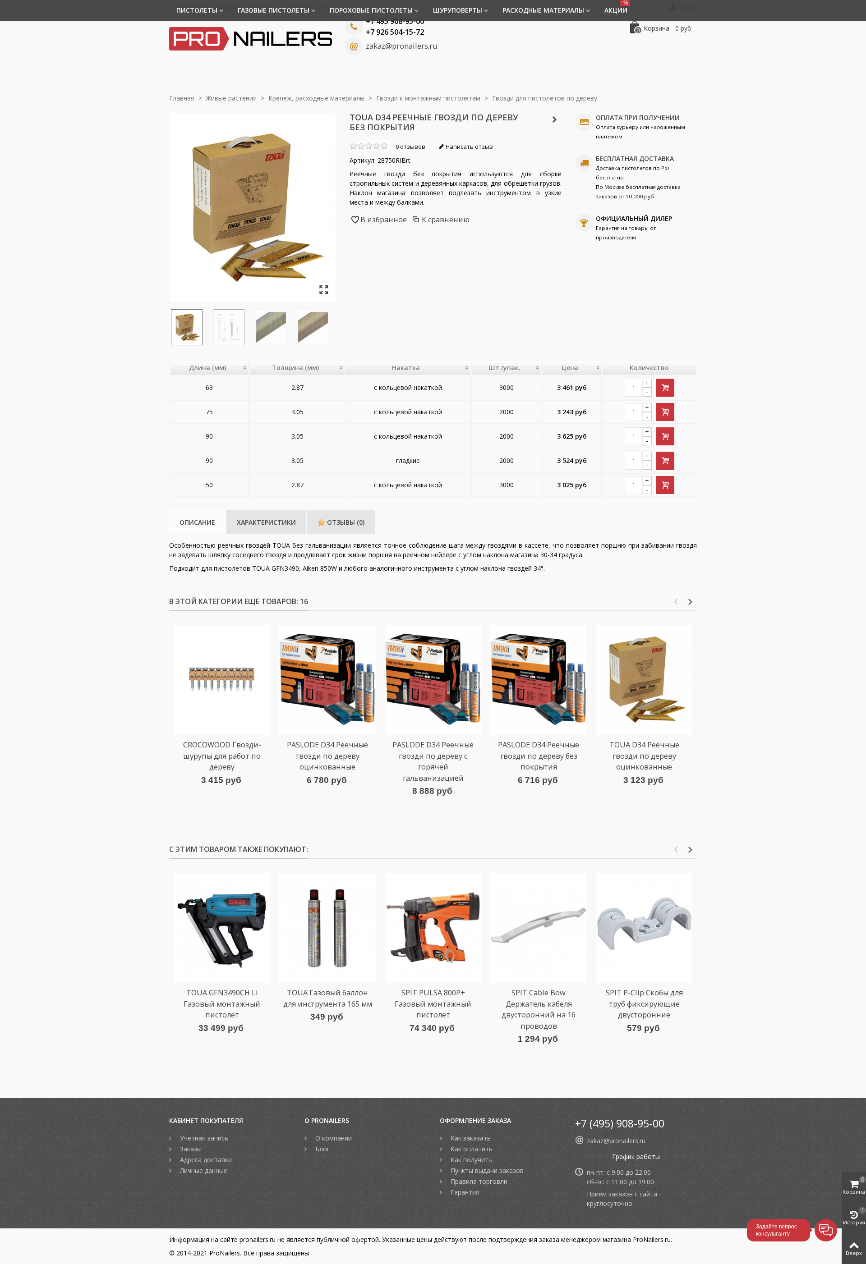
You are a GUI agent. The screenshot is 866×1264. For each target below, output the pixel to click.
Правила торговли (478, 1181)
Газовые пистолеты (273, 10)
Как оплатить (471, 1149)
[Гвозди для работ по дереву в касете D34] (274, 327)
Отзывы (344, 522)
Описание (197, 522)
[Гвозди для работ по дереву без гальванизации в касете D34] (323, 290)
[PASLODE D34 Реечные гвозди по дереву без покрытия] (538, 680)
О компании (332, 1138)
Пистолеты (196, 10)
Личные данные (202, 1170)
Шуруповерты (457, 10)
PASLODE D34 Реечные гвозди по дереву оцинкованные (327, 756)
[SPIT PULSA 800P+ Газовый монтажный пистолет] (433, 928)
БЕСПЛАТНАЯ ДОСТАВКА (635, 158)
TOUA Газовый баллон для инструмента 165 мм (327, 998)
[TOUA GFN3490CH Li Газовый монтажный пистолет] (222, 928)
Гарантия (464, 1192)
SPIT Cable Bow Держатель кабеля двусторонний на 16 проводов (539, 1009)
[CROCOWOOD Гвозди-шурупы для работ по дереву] (222, 680)
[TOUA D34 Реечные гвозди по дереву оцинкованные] (644, 680)
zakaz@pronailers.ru (401, 46)
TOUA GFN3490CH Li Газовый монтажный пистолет (222, 1004)
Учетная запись (203, 1138)
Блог (321, 1149)
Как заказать (470, 1138)
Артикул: (363, 160)
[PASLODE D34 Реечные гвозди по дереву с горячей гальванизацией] (433, 680)
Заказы (190, 1149)
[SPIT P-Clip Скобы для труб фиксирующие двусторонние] (644, 928)
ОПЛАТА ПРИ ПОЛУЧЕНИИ (638, 117)
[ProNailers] (250, 38)
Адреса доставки (205, 1159)
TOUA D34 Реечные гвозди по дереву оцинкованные (644, 756)
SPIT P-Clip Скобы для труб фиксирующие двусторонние (644, 1004)
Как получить (470, 1159)
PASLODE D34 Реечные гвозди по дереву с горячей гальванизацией (433, 761)
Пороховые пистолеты (371, 10)
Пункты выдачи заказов (486, 1170)
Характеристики (266, 522)
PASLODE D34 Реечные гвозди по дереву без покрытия (538, 756)
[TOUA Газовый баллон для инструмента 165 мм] (327, 928)
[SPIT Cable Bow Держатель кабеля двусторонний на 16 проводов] (538, 928)
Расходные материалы (543, 10)
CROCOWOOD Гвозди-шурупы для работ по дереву (222, 756)
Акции (616, 7)
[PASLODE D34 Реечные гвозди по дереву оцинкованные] (327, 680)
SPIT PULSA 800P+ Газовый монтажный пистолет (433, 1004)
